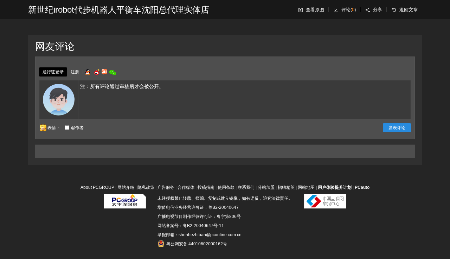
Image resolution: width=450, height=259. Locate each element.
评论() (348, 9)
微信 (112, 72)
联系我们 (246, 187)
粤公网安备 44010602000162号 (196, 243)
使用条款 (226, 187)
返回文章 (408, 9)
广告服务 (166, 187)
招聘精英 (286, 187)
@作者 (77, 127)
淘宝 (104, 72)
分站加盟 (266, 187)
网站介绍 (125, 187)
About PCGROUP (97, 187)
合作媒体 (186, 187)
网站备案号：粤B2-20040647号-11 (191, 225)
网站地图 (306, 187)
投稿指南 (206, 187)
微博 (95, 72)
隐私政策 (145, 187)
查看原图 (315, 9)
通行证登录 (53, 71)
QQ (87, 72)
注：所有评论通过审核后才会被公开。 (122, 86)
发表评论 (396, 127)
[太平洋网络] (125, 198)
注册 (75, 71)
